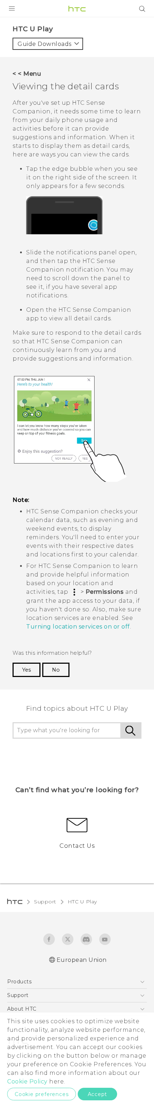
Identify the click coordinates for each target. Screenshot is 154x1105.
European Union (82, 959)
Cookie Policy (27, 1081)
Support (45, 901)
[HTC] (77, 8)
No (56, 670)
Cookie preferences (41, 1094)
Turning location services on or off (78, 626)
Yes (26, 670)
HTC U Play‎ (82, 901)
